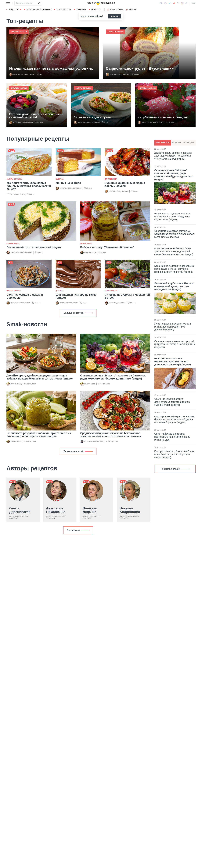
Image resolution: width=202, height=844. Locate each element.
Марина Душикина (117, 303)
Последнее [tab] (188, 143)
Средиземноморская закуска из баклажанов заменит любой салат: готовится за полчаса (110, 435)
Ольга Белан (90, 252)
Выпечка (59, 179)
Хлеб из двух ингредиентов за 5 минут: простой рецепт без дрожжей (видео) (172, 326)
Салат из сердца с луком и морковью (24, 296)
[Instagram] (182, 3)
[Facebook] (161, 3)
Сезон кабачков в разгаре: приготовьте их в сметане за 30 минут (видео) (172, 436)
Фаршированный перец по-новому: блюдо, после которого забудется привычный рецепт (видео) (174, 419)
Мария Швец (16, 384)
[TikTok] (186, 3)
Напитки (81, 9)
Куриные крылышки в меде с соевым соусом (125, 184)
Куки (99, 16)
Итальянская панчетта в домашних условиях (51, 69)
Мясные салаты (13, 291)
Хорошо (114, 16)
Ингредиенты (64, 9)
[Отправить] (39, 3)
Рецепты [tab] (176, 143)
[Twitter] (178, 3)
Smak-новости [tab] (163, 143)
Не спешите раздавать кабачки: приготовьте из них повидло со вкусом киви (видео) (38, 435)
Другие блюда (111, 179)
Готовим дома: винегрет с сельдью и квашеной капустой (36, 115)
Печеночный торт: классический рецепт (33, 247)
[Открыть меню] (8, 3)
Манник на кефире (68, 182)
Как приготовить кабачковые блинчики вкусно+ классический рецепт (28, 185)
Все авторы (73, 530)
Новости (96, 9)
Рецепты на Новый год (39, 9)
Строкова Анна (18, 194)
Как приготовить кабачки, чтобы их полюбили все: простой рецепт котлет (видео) (174, 454)
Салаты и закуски (19, 32)
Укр (194, 3)
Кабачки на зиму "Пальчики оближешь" (107, 247)
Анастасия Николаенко (24, 74)
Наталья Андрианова (119, 74)
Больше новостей (73, 451)
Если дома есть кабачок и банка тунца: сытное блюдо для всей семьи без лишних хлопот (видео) (173, 251)
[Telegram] (170, 3)
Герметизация (111, 291)
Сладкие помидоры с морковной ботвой (127, 296)
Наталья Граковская (93, 441)
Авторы (133, 9)
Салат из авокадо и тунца (92, 117)
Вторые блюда (13, 243)
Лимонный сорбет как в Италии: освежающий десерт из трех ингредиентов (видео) (174, 286)
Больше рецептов (73, 313)
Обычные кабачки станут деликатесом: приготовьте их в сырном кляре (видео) (172, 402)
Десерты (59, 291)
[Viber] (165, 3)
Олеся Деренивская (69, 303)
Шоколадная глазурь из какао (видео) (76, 296)
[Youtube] (174, 3)
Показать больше (170, 469)
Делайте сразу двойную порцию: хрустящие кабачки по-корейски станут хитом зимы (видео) (39, 377)
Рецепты (13, 9)
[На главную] (101, 3)
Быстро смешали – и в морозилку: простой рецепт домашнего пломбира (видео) (172, 361)
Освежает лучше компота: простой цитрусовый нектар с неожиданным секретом (174, 344)
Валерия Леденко (90, 510)
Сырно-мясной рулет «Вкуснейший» (140, 69)
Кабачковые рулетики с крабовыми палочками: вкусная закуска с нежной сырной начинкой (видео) (174, 269)
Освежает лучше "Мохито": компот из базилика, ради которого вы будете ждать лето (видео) (113, 377)
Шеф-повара (116, 9)
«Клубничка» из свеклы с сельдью (163, 117)
